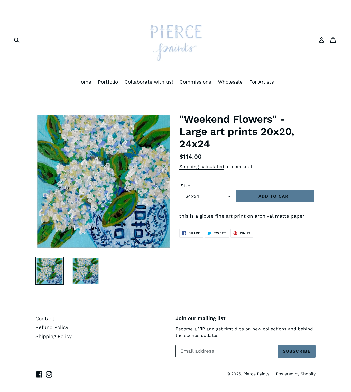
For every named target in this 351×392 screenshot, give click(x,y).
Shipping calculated (201, 166)
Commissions (195, 82)
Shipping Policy (53, 336)
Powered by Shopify (296, 373)
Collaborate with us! (149, 82)
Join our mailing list (201, 318)
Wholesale (230, 82)
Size (185, 186)
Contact (44, 319)
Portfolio (108, 82)
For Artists (261, 82)
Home (84, 82)
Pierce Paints (256, 373)
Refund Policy (51, 327)
